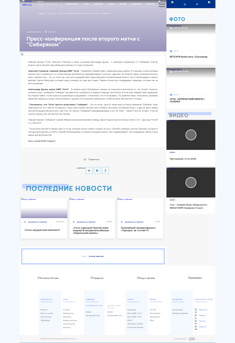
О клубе (66, 310)
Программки (155, 317)
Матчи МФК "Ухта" (134, 313)
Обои (152, 320)
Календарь (131, 310)
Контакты (67, 327)
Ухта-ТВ (153, 310)
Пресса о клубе (47, 313)
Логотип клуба (69, 324)
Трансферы (45, 320)
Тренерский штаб (93, 315)
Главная (41, 14)
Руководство (68, 313)
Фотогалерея (155, 313)
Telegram (202, 327)
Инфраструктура (70, 320)
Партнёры (67, 317)
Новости (52, 14)
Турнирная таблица (135, 324)
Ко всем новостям (96, 256)
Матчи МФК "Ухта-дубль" (134, 318)
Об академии (177, 310)
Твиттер (202, 321)
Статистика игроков (135, 327)
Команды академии (180, 313)
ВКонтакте (203, 310)
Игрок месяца (46, 317)
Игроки (88, 312)
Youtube (202, 315)
